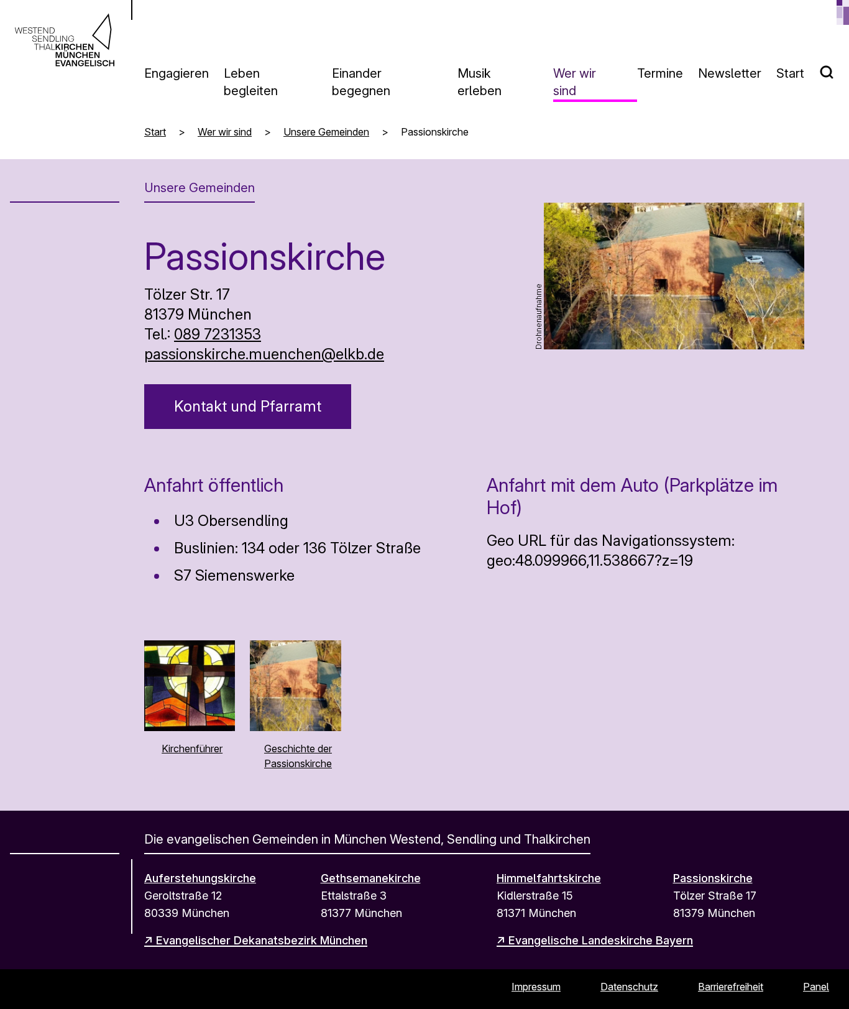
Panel (816, 986)
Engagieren (176, 73)
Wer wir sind (574, 82)
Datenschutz (629, 986)
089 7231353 (217, 334)
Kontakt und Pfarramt (247, 406)
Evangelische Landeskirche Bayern (600, 940)
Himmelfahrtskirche (549, 878)
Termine (660, 73)
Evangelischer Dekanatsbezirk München (261, 940)
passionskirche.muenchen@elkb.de (264, 354)
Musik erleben (479, 82)
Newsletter (729, 73)
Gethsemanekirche (371, 878)
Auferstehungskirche (200, 878)
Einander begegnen (361, 82)
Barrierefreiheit (730, 986)
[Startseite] (64, 40)
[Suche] (834, 67)
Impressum (536, 986)
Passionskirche (713, 878)
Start (790, 73)
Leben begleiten (251, 82)
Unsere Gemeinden (326, 132)
